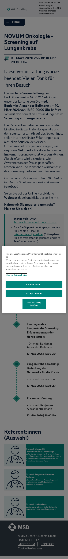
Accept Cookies (34, 293)
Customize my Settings (34, 303)
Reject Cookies (34, 284)
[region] (34, 279)
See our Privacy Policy (16, 275)
